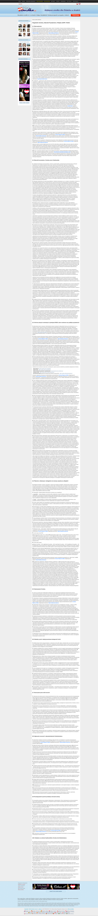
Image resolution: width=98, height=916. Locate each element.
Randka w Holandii (70, 911)
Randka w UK (27, 910)
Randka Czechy (28, 913)
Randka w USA (28, 911)
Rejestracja (75, 1)
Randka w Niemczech (36, 910)
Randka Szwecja (70, 913)
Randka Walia (49, 913)
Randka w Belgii (45, 910)
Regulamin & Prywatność (22, 883)
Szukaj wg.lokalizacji (30, 1)
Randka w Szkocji (53, 911)
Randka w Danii (59, 912)
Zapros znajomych (21, 885)
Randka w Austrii (53, 910)
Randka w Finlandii (50, 912)
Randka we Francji (61, 910)
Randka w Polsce (66, 912)
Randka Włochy (36, 913)
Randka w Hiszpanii (41, 912)
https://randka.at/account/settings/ (45, 369)
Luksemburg (42, 913)
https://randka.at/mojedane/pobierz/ (66, 373)
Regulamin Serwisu (36, 19)
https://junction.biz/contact (42, 332)
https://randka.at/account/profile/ (45, 368)
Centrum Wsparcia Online (60, 134)
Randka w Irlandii (45, 911)
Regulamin (59, 909)
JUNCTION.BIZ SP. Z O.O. (47, 909)
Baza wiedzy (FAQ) (21, 888)
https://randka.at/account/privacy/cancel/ (47, 372)
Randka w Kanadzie (36, 911)
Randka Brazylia (62, 913)
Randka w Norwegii (61, 911)
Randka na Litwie (32, 912)
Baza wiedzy (54, 909)
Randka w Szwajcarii (70, 910)
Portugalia (56, 913)
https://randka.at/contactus (41, 135)
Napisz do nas (64, 909)
